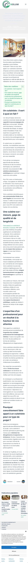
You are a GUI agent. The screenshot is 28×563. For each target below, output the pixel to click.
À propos (4, 529)
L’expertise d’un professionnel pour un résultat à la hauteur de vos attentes (13, 98)
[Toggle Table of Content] (21, 86)
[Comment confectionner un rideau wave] (16, 497)
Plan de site (4, 525)
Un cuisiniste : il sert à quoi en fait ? (13, 89)
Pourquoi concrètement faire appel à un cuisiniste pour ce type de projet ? (13, 104)
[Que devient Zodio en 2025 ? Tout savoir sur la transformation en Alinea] (6, 497)
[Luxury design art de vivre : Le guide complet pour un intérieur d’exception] (24, 497)
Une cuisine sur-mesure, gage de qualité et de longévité (13, 93)
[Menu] (25, 4)
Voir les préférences (14, 555)
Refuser (14, 551)
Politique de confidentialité (8, 522)
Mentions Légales (6, 524)
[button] (26, 531)
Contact (4, 527)
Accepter (14, 547)
